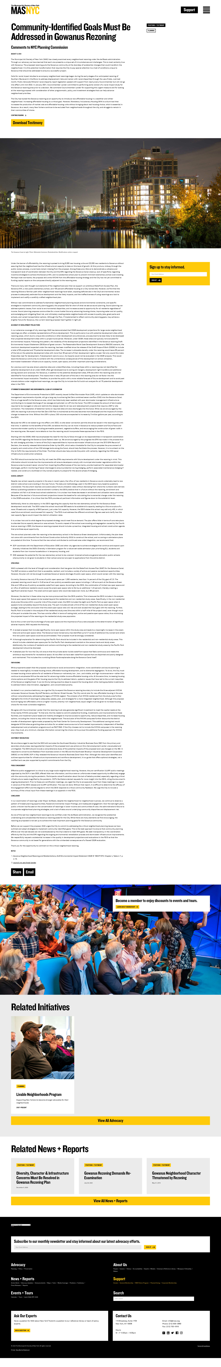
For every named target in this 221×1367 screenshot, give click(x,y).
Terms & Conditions (204, 1346)
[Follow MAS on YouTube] (163, 1333)
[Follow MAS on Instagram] (181, 1333)
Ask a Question (20, 1330)
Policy (20, 1269)
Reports (25, 1285)
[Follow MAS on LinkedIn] (168, 1333)
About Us (120, 1265)
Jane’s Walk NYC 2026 (31, 1297)
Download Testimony (27, 123)
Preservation (28, 1269)
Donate (115, 1283)
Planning (151, 31)
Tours (20, 1297)
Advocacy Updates (27, 1283)
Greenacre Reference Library (166, 1269)
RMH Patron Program (142, 1283)
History (129, 1269)
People (115, 1269)
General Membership (126, 1283)
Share (17, 872)
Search (118, 1293)
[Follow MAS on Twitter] (172, 1333)
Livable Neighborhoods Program (38, 1094)
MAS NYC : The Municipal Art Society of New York (60, 9)
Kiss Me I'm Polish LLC (23, 1350)
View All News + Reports (110, 1201)
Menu (206, 10)
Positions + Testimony (156, 25)
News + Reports (22, 1279)
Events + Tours (22, 1293)
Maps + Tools (51, 1283)
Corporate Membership (169, 1283)
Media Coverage (63, 1283)
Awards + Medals (149, 1269)
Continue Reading (17, 115)
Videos (115, 1271)
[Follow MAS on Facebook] (177, 1333)
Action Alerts (15, 1283)
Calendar (14, 1297)
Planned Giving (155, 1283)
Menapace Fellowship (184, 1269)
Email (30, 872)
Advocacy (18, 1265)
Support (189, 10)
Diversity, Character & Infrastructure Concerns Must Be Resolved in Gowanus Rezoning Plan (42, 1178)
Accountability (137, 1269)
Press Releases (16, 1285)
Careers (122, 1269)
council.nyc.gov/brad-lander (24, 863)
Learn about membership (126, 907)
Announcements (40, 1283)
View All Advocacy (110, 1121)
